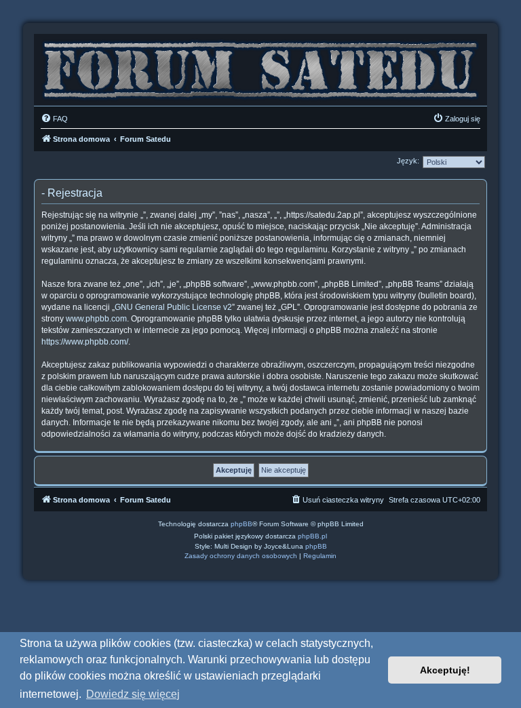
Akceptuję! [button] (445, 670)
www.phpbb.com (96, 318)
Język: (408, 161)
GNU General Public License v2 (173, 307)
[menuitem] (54, 119)
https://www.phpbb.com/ (84, 342)
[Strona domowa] (260, 66)
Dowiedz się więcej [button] (133, 694)
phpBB (241, 524)
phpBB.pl (312, 536)
